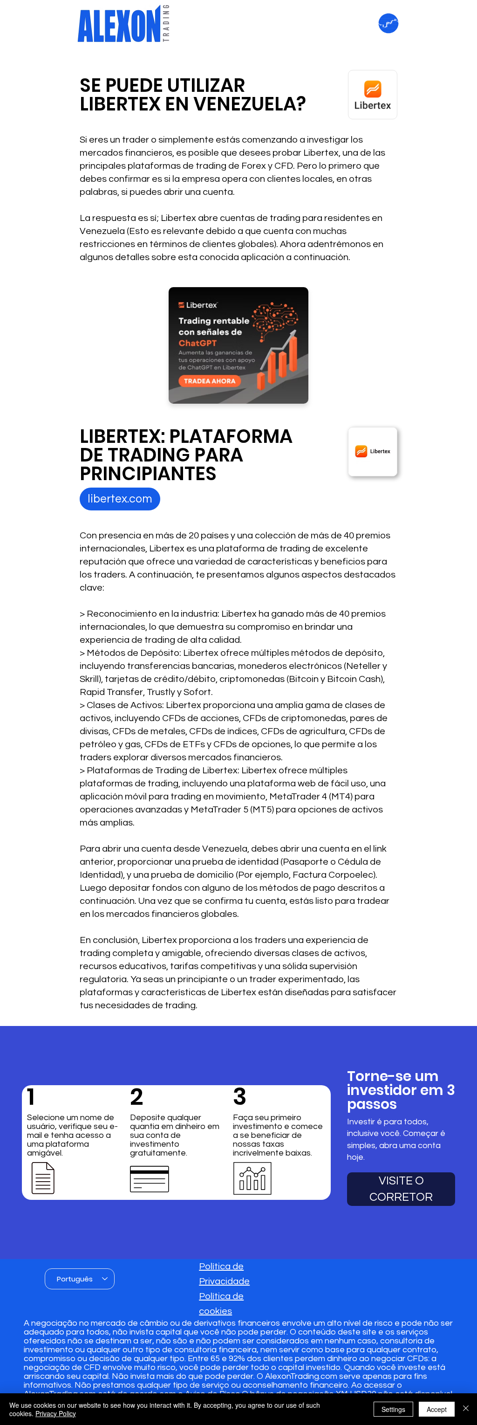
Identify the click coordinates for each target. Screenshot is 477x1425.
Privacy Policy (55, 1413)
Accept (437, 1409)
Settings (393, 1409)
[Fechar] (465, 1409)
